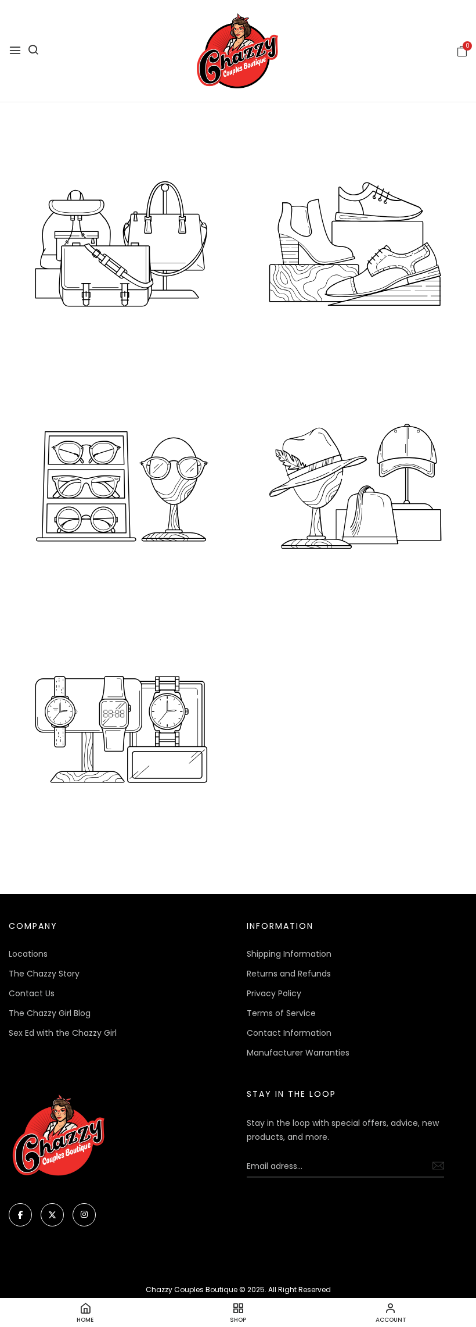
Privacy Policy (274, 993)
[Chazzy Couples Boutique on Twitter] (52, 1214)
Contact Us (32, 993)
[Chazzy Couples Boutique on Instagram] (84, 1214)
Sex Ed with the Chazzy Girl (63, 1033)
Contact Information (289, 1033)
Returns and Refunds (289, 973)
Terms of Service (281, 1013)
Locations (28, 954)
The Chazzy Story (44, 973)
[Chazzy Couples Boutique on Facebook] (20, 1214)
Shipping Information (289, 954)
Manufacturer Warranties (298, 1052)
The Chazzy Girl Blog (50, 1013)
